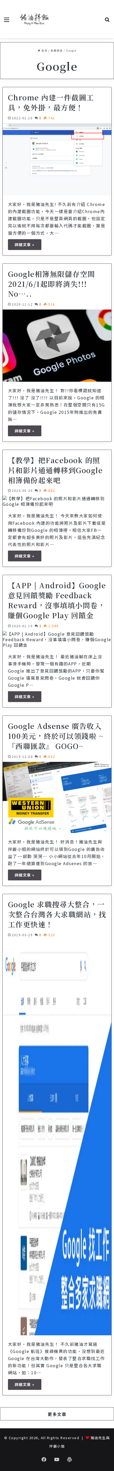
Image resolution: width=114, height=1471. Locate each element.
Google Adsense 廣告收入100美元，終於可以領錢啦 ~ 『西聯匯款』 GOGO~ (56, 736)
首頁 (44, 50)
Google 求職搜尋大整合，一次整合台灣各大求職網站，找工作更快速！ (57, 914)
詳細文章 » (25, 244)
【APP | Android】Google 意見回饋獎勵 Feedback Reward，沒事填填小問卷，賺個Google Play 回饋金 (57, 600)
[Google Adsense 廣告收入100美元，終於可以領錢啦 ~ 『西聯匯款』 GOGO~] (57, 797)
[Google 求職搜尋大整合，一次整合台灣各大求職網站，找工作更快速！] (57, 1137)
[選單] (6, 21)
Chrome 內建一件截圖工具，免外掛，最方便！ (51, 102)
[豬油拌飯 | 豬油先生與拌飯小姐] (34, 19)
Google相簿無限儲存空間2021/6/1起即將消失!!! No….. (51, 284)
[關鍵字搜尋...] (107, 21)
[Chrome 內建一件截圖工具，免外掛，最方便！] (57, 159)
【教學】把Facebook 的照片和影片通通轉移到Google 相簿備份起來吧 (55, 470)
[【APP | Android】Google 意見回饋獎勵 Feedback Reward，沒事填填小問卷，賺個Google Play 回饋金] (57, 639)
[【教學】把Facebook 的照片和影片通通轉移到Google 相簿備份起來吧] (57, 501)
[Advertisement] (78, 19)
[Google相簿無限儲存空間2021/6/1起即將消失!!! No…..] (57, 346)
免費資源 (57, 50)
